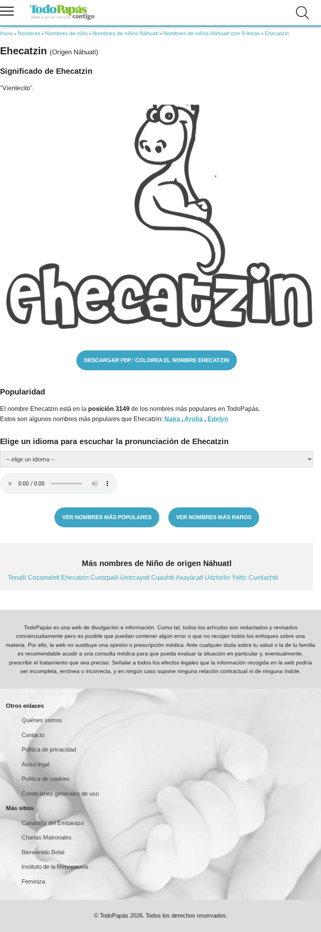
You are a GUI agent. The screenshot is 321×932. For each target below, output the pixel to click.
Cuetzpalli (105, 577)
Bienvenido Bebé (43, 852)
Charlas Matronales (47, 837)
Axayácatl (190, 577)
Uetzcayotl (135, 577)
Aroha (194, 419)
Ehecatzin (75, 577)
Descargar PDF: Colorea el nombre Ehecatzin (156, 360)
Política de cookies (46, 778)
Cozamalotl (44, 577)
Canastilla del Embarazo (53, 823)
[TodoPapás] (62, 19)
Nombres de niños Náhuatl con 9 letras (211, 33)
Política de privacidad (49, 749)
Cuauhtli (163, 577)
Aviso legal (35, 764)
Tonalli (18, 577)
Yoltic (240, 577)
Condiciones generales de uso (60, 793)
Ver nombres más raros (213, 517)
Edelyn (217, 419)
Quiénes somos (42, 720)
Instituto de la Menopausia (55, 866)
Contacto (33, 735)
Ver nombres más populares (106, 517)
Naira (173, 419)
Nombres (29, 33)
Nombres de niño (66, 33)
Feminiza (33, 881)
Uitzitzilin (218, 577)
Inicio (6, 33)
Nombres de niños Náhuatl (125, 33)
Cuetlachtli (263, 577)
